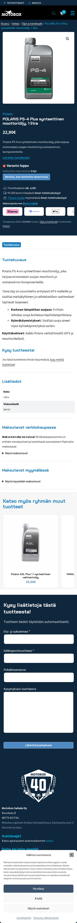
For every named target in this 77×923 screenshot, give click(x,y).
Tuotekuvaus (12, 244)
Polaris (6, 226)
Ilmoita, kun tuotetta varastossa (26, 177)
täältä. (50, 841)
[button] (71, 855)
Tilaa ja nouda (16, 198)
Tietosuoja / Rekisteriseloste (46, 917)
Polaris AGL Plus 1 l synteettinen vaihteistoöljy (30, 576)
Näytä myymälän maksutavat (23, 481)
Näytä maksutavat (16, 453)
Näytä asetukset (38, 908)
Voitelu (15, 23)
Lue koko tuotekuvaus (16, 157)
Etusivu (5, 23)
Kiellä (38, 898)
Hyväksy (38, 888)
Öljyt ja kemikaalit (32, 23)
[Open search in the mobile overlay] (54, 13)
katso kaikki (30, 203)
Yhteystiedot (15, 2)
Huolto (36, 2)
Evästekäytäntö (24, 917)
